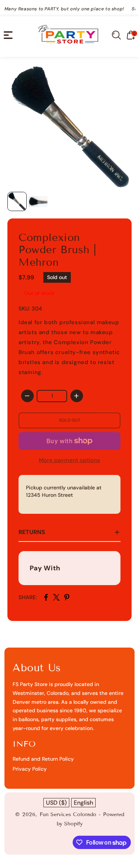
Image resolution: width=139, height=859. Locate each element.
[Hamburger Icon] (8, 35)
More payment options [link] (69, 460)
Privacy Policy (30, 768)
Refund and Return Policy (43, 759)
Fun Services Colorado (68, 814)
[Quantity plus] (76, 396)
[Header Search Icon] (116, 35)
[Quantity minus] (27, 396)
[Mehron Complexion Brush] (69, 126)
